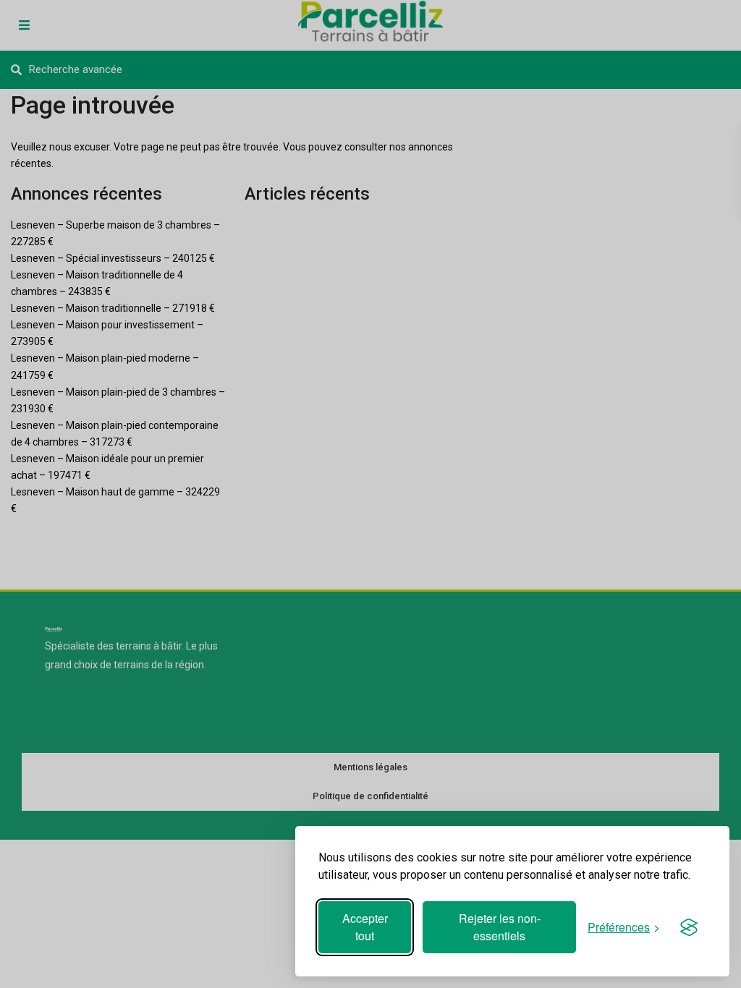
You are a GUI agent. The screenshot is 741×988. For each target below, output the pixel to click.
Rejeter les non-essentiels (500, 927)
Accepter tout (365, 927)
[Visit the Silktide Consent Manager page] (689, 927)
